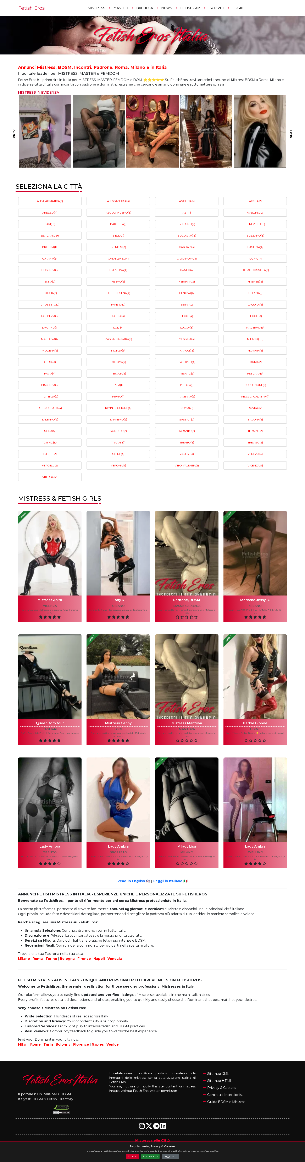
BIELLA (118, 235)
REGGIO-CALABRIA (255, 396)
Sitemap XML (218, 1074)
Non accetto (150, 1156)
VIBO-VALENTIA (187, 465)
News (166, 8)
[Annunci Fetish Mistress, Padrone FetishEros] (152, 35)
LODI (118, 327)
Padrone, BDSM (186, 600)
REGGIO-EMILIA (50, 407)
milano (118, 606)
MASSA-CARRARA (118, 339)
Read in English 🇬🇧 (133, 881)
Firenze (84, 959)
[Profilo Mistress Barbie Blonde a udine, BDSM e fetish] (255, 676)
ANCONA (187, 201)
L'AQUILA (255, 304)
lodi (118, 729)
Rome (35, 1044)
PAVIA (49, 373)
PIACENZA (50, 385)
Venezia (114, 959)
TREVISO (255, 442)
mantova (187, 729)
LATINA (118, 316)
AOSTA (255, 201)
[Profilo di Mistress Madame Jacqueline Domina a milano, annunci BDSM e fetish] (99, 131)
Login (238, 8)
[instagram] (142, 1127)
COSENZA (50, 270)
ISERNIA (187, 304)
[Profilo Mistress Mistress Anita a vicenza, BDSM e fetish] (50, 553)
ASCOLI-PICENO (118, 212)
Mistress (96, 8)
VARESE (187, 453)
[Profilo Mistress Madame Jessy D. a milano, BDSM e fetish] (255, 553)
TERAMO (255, 430)
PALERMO (186, 362)
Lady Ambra (50, 846)
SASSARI (186, 419)
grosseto (118, 852)
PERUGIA (118, 373)
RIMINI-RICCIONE (118, 407)
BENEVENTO (255, 224)
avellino (255, 852)
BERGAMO (50, 235)
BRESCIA (49, 247)
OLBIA (50, 362)
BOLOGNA (186, 235)
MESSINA (187, 339)
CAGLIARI (187, 247)
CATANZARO (118, 258)
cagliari (50, 729)
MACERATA (255, 327)
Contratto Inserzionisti (225, 1095)
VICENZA (255, 465)
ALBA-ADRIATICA (50, 201)
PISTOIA (186, 385)
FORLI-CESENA (118, 293)
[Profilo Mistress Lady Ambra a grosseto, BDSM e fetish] (118, 799)
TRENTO (187, 442)
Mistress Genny (118, 723)
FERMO (118, 281)
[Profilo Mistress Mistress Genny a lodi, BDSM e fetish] (118, 676)
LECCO (255, 316)
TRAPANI (118, 442)
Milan (23, 1044)
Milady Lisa (186, 846)
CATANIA (49, 258)
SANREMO (118, 419)
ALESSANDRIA (118, 201)
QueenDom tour (50, 723)
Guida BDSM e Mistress (226, 1102)
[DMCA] (61, 1107)
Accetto (132, 1156)
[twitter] (149, 1127)
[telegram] (156, 1127)
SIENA (49, 430)
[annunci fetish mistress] (61, 1079)
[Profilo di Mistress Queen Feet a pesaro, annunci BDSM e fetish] (45, 131)
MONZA (118, 350)
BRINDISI (118, 247)
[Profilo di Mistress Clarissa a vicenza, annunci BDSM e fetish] (153, 131)
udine (255, 729)
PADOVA (118, 362)
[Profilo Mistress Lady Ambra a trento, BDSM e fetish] (50, 799)
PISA (118, 385)
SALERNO (49, 419)
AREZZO (49, 212)
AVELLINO (255, 212)
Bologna (67, 959)
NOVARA (255, 350)
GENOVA (186, 293)
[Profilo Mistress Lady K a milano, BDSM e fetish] (118, 553)
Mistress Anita (50, 600)
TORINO (49, 442)
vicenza (50, 606)
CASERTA (255, 247)
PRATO (118, 396)
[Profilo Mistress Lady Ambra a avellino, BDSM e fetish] (255, 799)
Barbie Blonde (255, 723)
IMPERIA (118, 304)
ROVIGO (255, 407)
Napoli (99, 959)
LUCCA (186, 327)
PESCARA (255, 373)
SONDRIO (118, 430)
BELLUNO (187, 224)
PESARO (186, 373)
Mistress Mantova (187, 723)
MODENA (50, 350)
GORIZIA (255, 293)
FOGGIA (50, 293)
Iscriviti (216, 8)
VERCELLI (50, 465)
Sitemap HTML (219, 1081)
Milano (24, 959)
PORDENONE (255, 385)
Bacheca (144, 8)
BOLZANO (255, 235)
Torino (51, 959)
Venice (112, 1044)
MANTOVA (50, 339)
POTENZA (50, 396)
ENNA (49, 281)
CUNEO (187, 270)
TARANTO (187, 430)
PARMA (255, 362)
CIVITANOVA (187, 258)
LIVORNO (49, 327)
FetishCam (190, 8)
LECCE (187, 316)
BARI (49, 224)
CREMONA (118, 270)
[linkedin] (163, 1127)
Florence (81, 1044)
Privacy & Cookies (221, 1088)
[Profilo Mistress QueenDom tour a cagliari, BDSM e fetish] (50, 676)
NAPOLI (186, 350)
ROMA (187, 407)
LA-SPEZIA (50, 316)
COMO (255, 258)
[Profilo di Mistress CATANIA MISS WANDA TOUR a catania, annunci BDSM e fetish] (260, 131)
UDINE (118, 453)
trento (50, 852)
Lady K (118, 600)
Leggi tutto (170, 1156)
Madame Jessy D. (255, 600)
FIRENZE (255, 281)
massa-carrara (186, 606)
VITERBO (49, 476)
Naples (98, 1044)
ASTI (187, 212)
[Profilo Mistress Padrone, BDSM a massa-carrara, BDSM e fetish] (186, 553)
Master (120, 8)
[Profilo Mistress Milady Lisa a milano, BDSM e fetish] (186, 799)
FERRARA (187, 281)
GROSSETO (49, 304)
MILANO (255, 339)
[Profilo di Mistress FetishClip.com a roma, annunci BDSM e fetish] (206, 131)
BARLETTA (118, 224)
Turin (48, 1044)
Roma (38, 959)
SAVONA (255, 419)
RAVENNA (187, 396)
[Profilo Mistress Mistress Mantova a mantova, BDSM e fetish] (186, 676)
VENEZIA (255, 453)
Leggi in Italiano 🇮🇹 (170, 881)
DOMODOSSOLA (255, 270)
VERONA (118, 465)
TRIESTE (50, 453)
